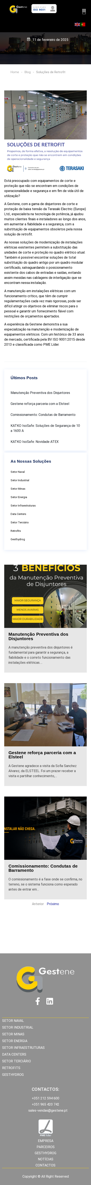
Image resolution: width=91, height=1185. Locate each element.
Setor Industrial (20, 480)
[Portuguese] (83, 24)
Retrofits (16, 530)
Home (15, 72)
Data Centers (18, 514)
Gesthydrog (18, 539)
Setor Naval (18, 471)
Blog (28, 72)
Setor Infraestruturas (23, 505)
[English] (77, 24)
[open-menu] (84, 11)
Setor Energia (19, 497)
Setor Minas (18, 488)
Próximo (53, 904)
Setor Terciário (20, 522)
